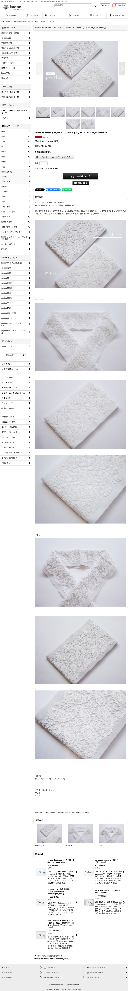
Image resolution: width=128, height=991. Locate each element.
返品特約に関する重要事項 (47, 169)
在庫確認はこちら (44, 152)
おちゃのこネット (60, 989)
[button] (39, 68)
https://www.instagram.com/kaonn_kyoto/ (51, 959)
